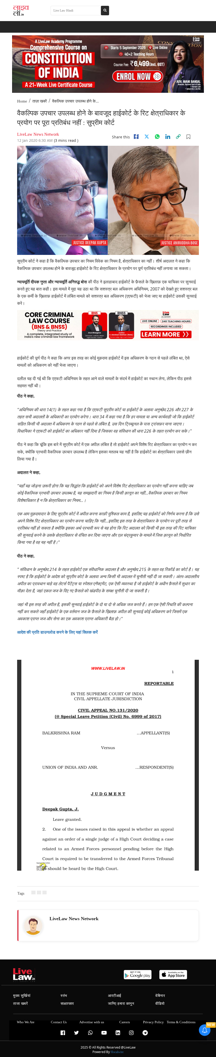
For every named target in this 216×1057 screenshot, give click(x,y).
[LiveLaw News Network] (33, 926)
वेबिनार (160, 996)
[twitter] (146, 136)
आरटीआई (114, 996)
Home (22, 101)
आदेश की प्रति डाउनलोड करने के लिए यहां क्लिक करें (57, 632)
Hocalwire (117, 1052)
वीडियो (160, 1004)
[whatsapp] (157, 136)
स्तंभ (64, 996)
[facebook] (136, 136)
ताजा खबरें (20, 1004)
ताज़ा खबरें (39, 101)
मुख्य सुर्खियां (21, 996)
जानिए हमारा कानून (121, 1004)
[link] (178, 136)
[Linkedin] (167, 136)
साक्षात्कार (67, 1004)
